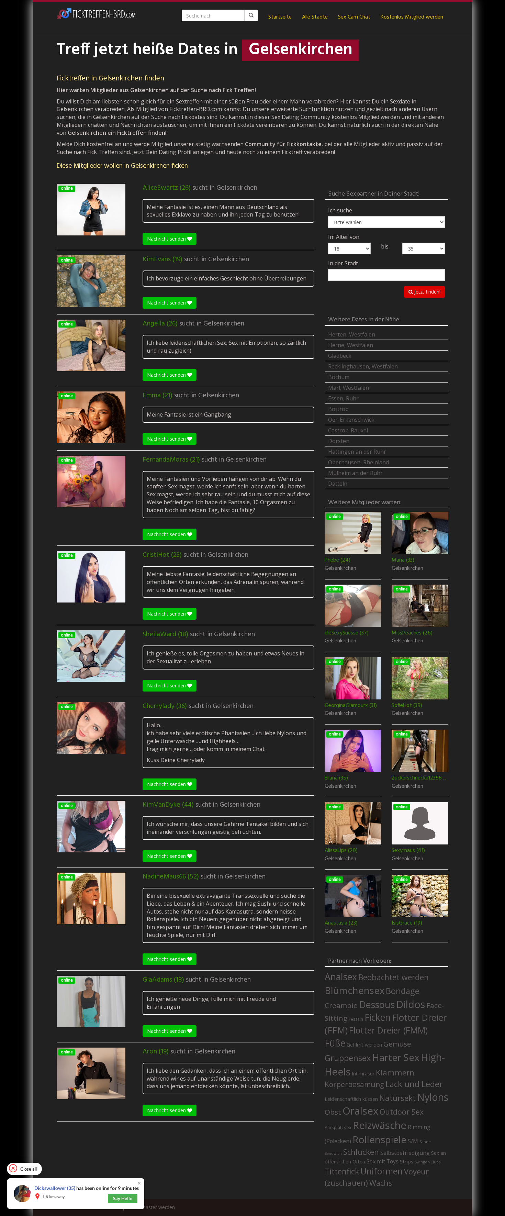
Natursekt (397, 1098)
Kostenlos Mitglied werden (412, 17)
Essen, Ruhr (343, 398)
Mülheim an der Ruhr (355, 473)
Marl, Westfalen (348, 387)
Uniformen (381, 1171)
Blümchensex (354, 990)
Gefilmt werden (364, 1044)
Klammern (395, 1072)
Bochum (338, 377)
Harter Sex (395, 1057)
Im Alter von (343, 237)
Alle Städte (315, 17)
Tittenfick (342, 1171)
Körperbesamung (354, 1084)
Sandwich (333, 1153)
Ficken (377, 1017)
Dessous (377, 1004)
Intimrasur (363, 1073)
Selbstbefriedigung (405, 1153)
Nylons (432, 1097)
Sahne (425, 1141)
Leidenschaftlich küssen (351, 1098)
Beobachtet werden (393, 977)
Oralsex (360, 1111)
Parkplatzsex (338, 1127)
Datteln (337, 483)
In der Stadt (343, 263)
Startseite (280, 17)
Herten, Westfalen (351, 334)
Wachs (380, 1183)
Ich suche (340, 210)
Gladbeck (339, 356)
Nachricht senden (167, 238)
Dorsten (338, 441)
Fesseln (356, 1019)
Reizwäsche (379, 1125)
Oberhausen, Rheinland (358, 462)
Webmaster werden (153, 1207)
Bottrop (338, 409)
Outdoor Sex (402, 1112)
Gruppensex (348, 1057)
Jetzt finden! (426, 291)
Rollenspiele (379, 1139)
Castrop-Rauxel (348, 430)
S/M (413, 1141)
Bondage (402, 990)
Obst (333, 1112)
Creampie (341, 1005)
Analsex (341, 976)
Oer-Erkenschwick (351, 419)
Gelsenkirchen (236, 188)
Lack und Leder (414, 1084)
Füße (335, 1043)
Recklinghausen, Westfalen (363, 366)
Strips (406, 1161)
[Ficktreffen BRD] (96, 17)
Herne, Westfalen (350, 345)
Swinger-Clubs (427, 1161)
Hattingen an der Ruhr (357, 451)
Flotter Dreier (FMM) (388, 1030)
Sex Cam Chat (354, 17)
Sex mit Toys (383, 1161)
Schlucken (361, 1152)
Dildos (410, 1004)
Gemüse (397, 1044)
